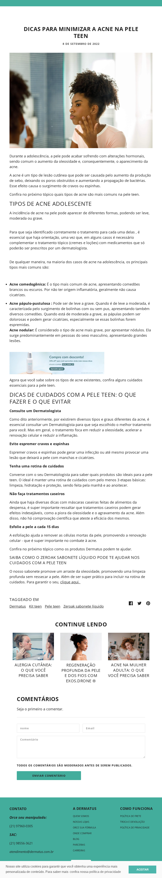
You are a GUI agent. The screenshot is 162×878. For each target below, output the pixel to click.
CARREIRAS (79, 850)
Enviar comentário (49, 775)
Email (90, 728)
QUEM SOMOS (81, 816)
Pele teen (52, 606)
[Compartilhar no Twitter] (139, 603)
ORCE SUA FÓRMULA (84, 827)
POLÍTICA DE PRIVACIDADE (135, 827)
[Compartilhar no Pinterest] (148, 603)
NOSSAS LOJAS (81, 821)
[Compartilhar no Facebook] (130, 603)
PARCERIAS (79, 844)
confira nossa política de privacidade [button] (95, 871)
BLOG (76, 839)
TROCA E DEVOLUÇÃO (132, 821)
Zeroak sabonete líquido (83, 606)
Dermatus (17, 606)
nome (24, 728)
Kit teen (35, 606)
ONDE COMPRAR (82, 833)
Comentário (30, 740)
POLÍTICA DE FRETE (130, 816)
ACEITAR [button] (143, 869)
